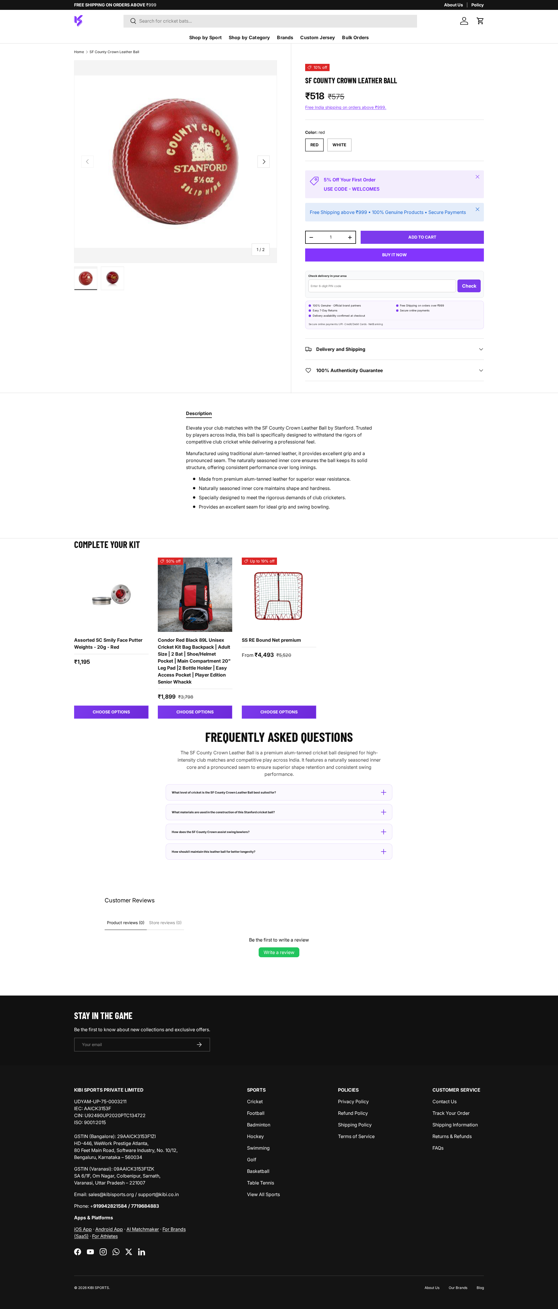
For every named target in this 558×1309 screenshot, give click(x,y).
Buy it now (394, 254)
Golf (251, 1159)
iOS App (83, 1229)
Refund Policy (353, 1113)
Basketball (258, 1171)
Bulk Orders (355, 37)
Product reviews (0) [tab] (125, 922)
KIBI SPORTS (98, 1287)
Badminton (258, 1125)
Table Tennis (260, 1183)
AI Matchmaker (142, 1229)
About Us (453, 4)
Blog (480, 1287)
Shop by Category (249, 37)
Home (79, 52)
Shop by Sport (205, 37)
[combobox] (270, 21)
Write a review (279, 952)
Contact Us (444, 1101)
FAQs (437, 1148)
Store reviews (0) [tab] (165, 922)
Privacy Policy (353, 1101)
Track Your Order (451, 1113)
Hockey (255, 1136)
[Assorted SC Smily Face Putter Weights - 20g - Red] (111, 595)
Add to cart (422, 237)
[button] (480, 21)
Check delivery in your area (327, 275)
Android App (109, 1229)
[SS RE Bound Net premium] (279, 595)
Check (469, 286)
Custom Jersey (317, 37)
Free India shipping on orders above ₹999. (345, 107)
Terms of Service (356, 1136)
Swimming (258, 1148)
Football (255, 1113)
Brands (285, 37)
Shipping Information (455, 1125)
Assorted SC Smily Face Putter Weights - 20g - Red (108, 643)
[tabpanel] (279, 467)
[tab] (199, 413)
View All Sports (263, 1194)
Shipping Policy (355, 1125)
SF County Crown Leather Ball (114, 52)
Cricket (255, 1101)
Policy (477, 4)
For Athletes (105, 1236)
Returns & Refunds (452, 1136)
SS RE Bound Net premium (271, 640)
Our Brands (458, 1287)
